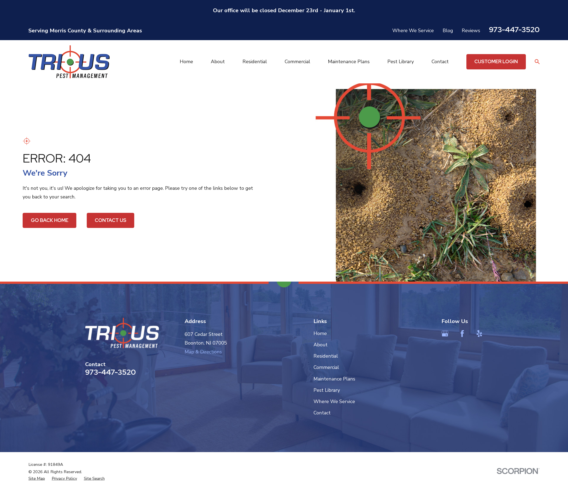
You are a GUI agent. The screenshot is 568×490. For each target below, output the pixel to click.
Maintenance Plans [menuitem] (349, 61)
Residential (326, 356)
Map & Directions (203, 352)
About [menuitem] (218, 61)
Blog (448, 30)
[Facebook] (462, 333)
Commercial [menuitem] (297, 61)
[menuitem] (36, 478)
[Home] (69, 61)
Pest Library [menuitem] (400, 61)
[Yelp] (479, 333)
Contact (322, 413)
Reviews (471, 30)
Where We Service (413, 30)
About (320, 344)
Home (320, 333)
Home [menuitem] (186, 61)
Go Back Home (49, 220)
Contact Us (110, 220)
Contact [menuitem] (440, 61)
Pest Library (327, 390)
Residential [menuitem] (255, 61)
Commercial (326, 367)
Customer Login (496, 61)
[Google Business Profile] (445, 333)
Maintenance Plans (334, 379)
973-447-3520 (514, 29)
